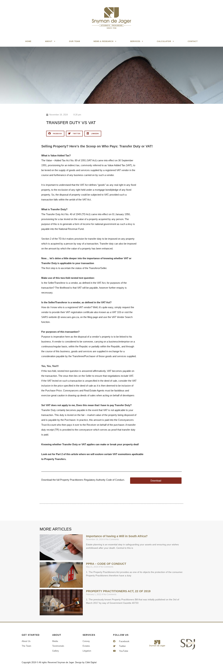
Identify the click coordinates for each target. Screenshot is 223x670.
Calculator (164, 41)
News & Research (103, 41)
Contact (193, 41)
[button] (55, 133)
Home (28, 41)
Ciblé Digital (90, 662)
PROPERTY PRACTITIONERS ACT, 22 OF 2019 (118, 591)
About (48, 41)
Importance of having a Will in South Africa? (117, 536)
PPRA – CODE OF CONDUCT (106, 563)
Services (135, 41)
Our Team (74, 41)
